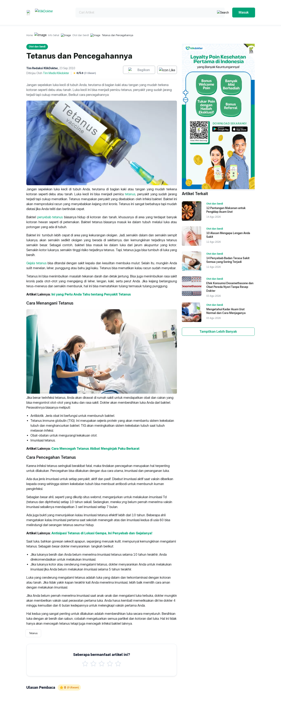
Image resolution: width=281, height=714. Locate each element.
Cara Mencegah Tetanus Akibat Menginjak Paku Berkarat (95, 449)
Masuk (244, 12)
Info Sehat (53, 35)
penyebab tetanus (50, 217)
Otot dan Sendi (80, 35)
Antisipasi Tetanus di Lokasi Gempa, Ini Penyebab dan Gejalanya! (101, 533)
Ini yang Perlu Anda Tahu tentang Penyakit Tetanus (91, 294)
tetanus (130, 194)
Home (29, 35)
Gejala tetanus (36, 263)
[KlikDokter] (52, 12)
